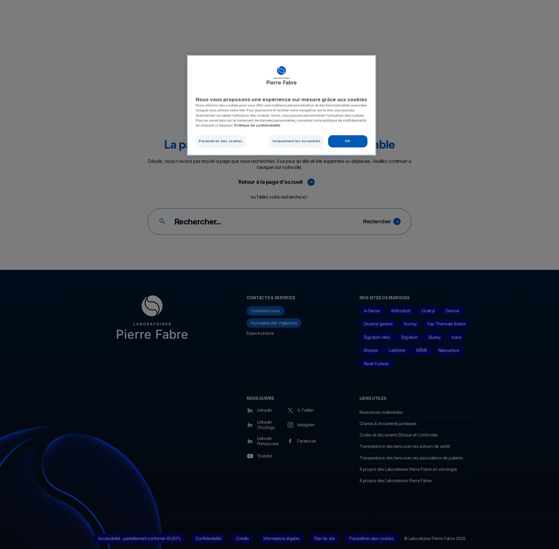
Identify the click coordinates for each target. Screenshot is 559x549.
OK (347, 141)
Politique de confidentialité (257, 125)
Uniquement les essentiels (296, 141)
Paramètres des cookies (221, 141)
